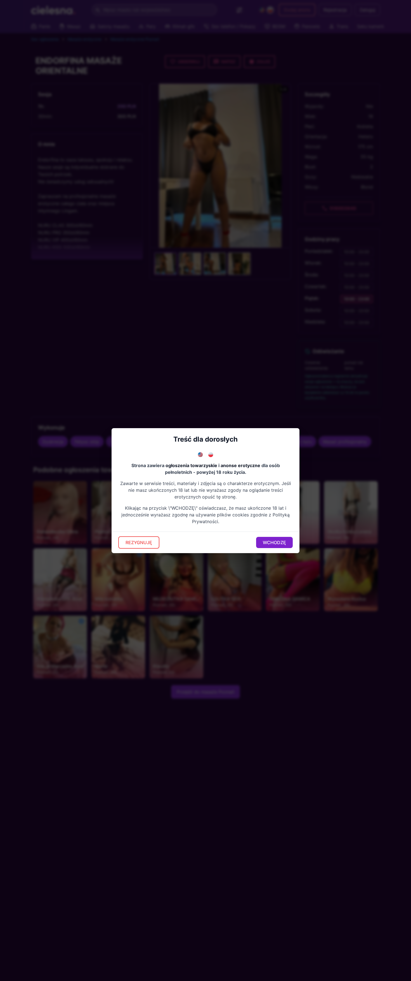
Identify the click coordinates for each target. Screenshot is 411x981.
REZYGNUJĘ (139, 542)
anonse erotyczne (240, 465)
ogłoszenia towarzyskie (191, 465)
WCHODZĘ (274, 542)
